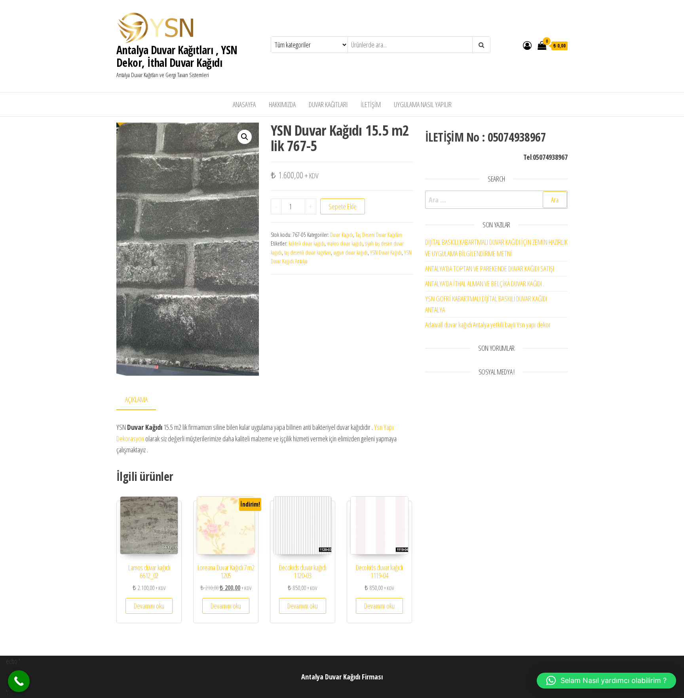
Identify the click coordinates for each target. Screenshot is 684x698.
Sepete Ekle (343, 206)
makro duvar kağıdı (345, 243)
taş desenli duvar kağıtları (307, 252)
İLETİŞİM (371, 104)
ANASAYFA (244, 104)
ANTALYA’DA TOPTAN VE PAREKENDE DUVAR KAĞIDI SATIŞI (489, 268)
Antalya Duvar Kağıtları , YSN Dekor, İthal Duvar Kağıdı (177, 56)
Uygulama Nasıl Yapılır (423, 104)
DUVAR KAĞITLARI (328, 104)
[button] (245, 137)
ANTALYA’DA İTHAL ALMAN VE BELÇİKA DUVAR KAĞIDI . (484, 283)
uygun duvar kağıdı (350, 252)
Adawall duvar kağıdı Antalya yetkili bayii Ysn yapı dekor (488, 324)
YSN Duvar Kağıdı (386, 252)
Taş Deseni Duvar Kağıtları (378, 234)
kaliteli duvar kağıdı (307, 243)
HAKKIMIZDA (282, 104)
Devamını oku (149, 606)
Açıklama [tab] (136, 399)
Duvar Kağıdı (341, 234)
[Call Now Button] (19, 681)
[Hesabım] (527, 45)
